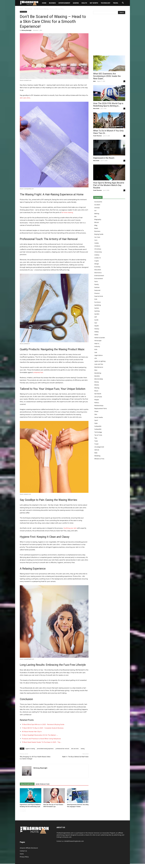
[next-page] (24, 810)
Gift (95, 317)
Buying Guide (98, 234)
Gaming (76, 3)
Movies (96, 385)
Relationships (98, 405)
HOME (44, 3)
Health (84, 3)
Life (95, 358)
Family (96, 284)
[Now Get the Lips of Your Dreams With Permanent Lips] (54, 795)
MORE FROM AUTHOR (42, 784)
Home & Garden (99, 338)
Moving (96, 388)
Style (96, 423)
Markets (97, 376)
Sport (96, 420)
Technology (105, 3)
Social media (98, 417)
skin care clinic (25, 98)
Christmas (97, 249)
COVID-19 (97, 258)
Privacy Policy (24, 857)
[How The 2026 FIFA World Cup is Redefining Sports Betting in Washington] (109, 93)
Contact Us (23, 851)
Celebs (96, 243)
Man (95, 370)
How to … (97, 343)
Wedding (97, 456)
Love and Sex (98, 364)
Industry (97, 346)
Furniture (97, 302)
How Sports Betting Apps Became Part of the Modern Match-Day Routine (108, 185)
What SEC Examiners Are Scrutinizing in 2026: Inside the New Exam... (107, 76)
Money (96, 382)
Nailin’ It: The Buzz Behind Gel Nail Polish (75, 757)
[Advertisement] (109, 35)
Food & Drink (98, 296)
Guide (96, 320)
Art (95, 210)
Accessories (98, 202)
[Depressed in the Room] (109, 147)
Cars (95, 240)
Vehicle (96, 450)
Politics (96, 402)
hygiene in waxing (30, 748)
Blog (95, 225)
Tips (95, 438)
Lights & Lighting (99, 361)
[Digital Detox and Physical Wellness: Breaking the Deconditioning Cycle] (30, 795)
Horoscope (97, 340)
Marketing (97, 373)
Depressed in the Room (103, 158)
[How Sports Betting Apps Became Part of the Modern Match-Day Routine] (109, 172)
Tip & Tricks (98, 435)
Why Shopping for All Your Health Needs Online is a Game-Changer (35, 758)
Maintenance (98, 367)
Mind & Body (28, 9)
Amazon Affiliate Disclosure (29, 848)
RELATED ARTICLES (27, 784)
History (96, 329)
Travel (115, 3)
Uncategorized (99, 447)
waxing (82, 748)
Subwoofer (98, 426)
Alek (94, 81)
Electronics (98, 273)
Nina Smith (96, 108)
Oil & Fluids (98, 397)
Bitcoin (96, 222)
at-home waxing (67, 212)
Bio (95, 216)
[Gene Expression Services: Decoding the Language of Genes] (77, 795)
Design (96, 264)
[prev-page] (21, 810)
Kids (95, 349)
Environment (98, 278)
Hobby (96, 332)
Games (96, 308)
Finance (97, 293)
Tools (96, 441)
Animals (97, 208)
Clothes (96, 255)
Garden (96, 314)
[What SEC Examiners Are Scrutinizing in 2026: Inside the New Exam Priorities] (109, 63)
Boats (96, 228)
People (96, 400)
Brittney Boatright (26, 30)
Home (21, 9)
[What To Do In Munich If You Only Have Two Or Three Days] (109, 120)
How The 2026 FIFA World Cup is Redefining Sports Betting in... (108, 104)
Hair (95, 323)
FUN (95, 299)
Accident (97, 205)
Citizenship (98, 252)
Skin (95, 414)
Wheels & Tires (99, 459)
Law (95, 352)
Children (97, 246)
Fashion (97, 287)
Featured (97, 290)
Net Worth (94, 3)
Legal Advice (98, 355)
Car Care (97, 237)
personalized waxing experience (45, 748)
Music (96, 391)
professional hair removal (62, 748)
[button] (122, 3)
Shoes (96, 411)
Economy (97, 267)
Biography (97, 219)
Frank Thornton (97, 135)
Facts (96, 281)
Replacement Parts (100, 408)
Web (95, 453)
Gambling (97, 305)
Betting (96, 213)
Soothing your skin (70, 528)
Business (52, 3)
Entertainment (64, 3)
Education (97, 270)
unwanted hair (38, 372)
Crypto (96, 261)
